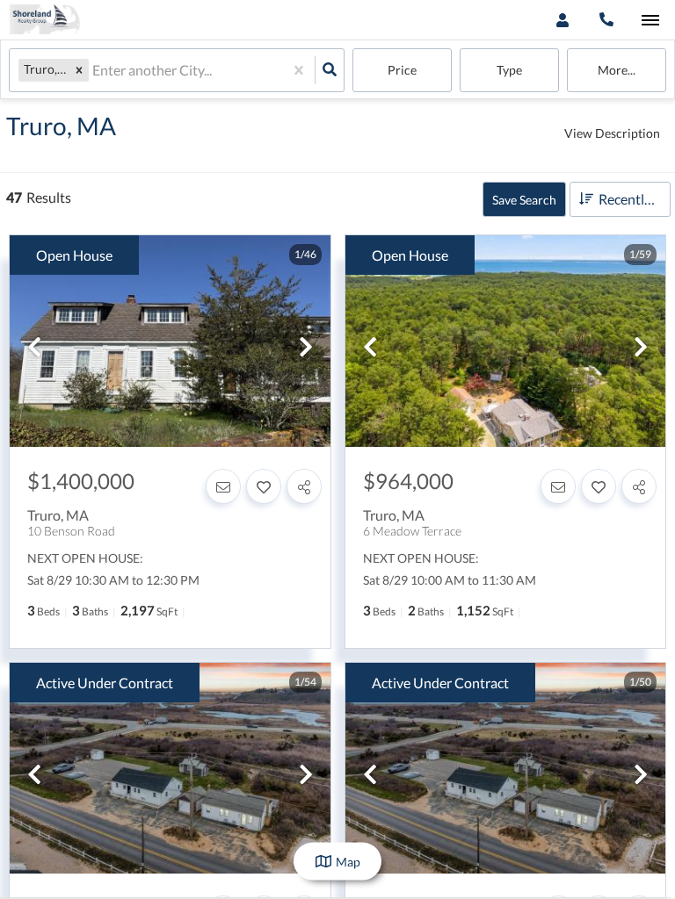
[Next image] (305, 347)
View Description (612, 133)
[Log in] (562, 20)
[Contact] (223, 486)
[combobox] (93, 71)
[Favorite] (263, 486)
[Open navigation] (650, 20)
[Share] (304, 486)
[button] (79, 70)
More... (616, 69)
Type (509, 69)
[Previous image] (34, 347)
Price (402, 69)
